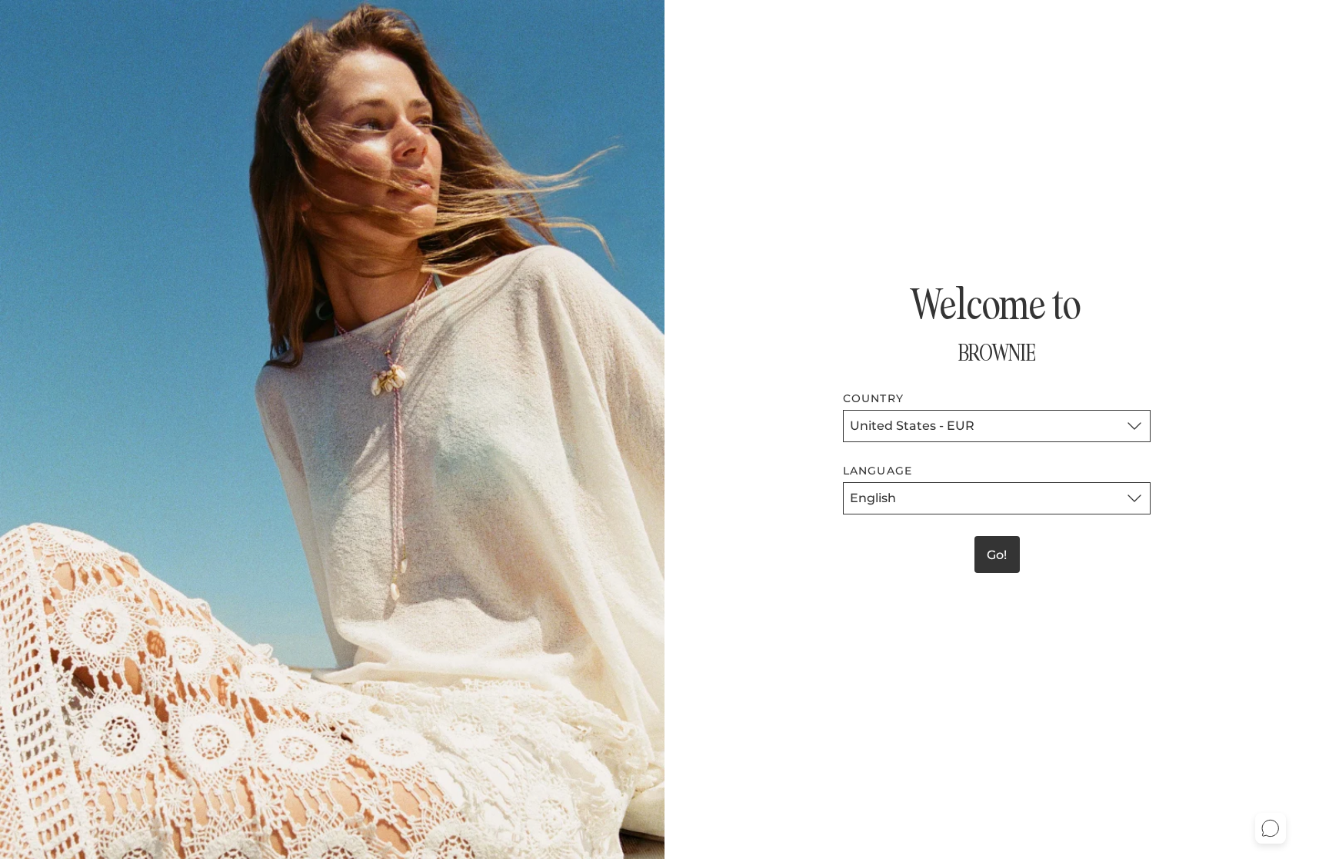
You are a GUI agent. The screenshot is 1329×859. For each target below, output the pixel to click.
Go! (997, 555)
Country (873, 398)
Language (877, 471)
